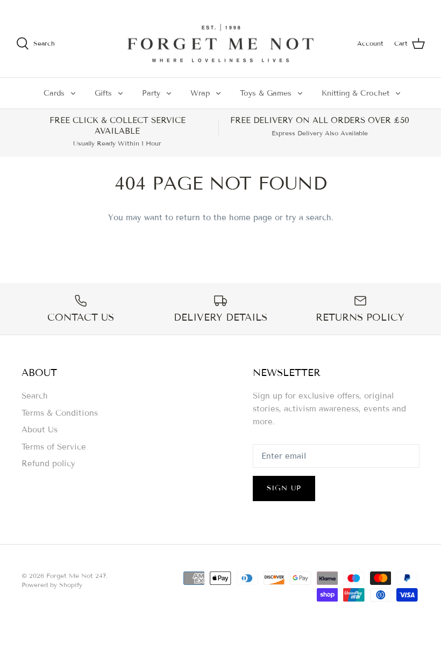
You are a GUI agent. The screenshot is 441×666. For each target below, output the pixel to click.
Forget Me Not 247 (76, 575)
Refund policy (48, 463)
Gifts (103, 93)
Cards (54, 93)
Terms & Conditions (60, 413)
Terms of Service (54, 447)
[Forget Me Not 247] (220, 43)
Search (35, 396)
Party (151, 93)
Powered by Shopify (52, 585)
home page (250, 217)
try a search (308, 217)
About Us (40, 430)
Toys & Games (265, 93)
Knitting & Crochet (355, 93)
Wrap (200, 93)
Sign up (284, 488)
